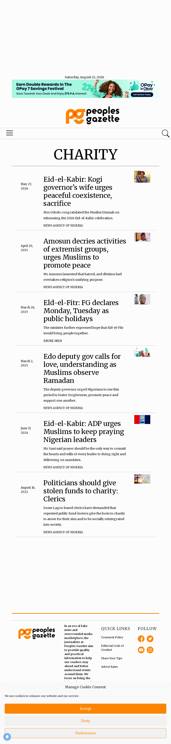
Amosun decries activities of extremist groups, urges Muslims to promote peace (84, 253)
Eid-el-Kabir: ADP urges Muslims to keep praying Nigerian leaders (83, 431)
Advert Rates (109, 666)
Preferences (85, 733)
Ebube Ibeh (52, 341)
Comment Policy (112, 637)
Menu (9, 134)
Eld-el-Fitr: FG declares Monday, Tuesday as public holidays (81, 310)
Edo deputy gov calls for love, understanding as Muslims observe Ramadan (82, 368)
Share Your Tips (111, 658)
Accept (85, 709)
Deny (85, 721)
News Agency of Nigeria (63, 225)
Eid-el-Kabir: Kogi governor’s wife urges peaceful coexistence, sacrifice (77, 191)
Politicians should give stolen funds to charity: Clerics (80, 491)
